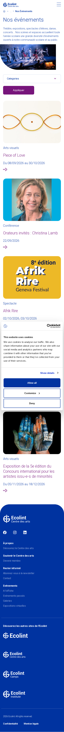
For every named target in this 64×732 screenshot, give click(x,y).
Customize (30, 393)
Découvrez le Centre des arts (18, 548)
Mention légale (31, 723)
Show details (47, 372)
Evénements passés (14, 595)
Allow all (32, 382)
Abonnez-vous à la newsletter (18, 573)
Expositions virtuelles (14, 605)
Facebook (5, 533)
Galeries (7, 600)
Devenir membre (12, 560)
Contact (7, 578)
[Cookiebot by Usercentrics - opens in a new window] (46, 326)
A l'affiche (8, 590)
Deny (32, 403)
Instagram (14, 533)
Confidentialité (10, 723)
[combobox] (32, 78)
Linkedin (25, 533)
